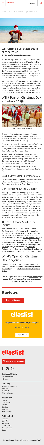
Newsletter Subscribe (9, 386)
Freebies (5, 419)
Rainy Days (5, 421)
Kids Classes (6, 402)
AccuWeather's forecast (20, 154)
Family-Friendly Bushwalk (14, 242)
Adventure (5, 423)
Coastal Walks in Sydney (31, 238)
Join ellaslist (33, 277)
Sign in (8, 361)
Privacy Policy (20, 440)
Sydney (31, 3)
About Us (5, 388)
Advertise (5, 379)
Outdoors (5, 430)
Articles (4, 12)
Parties (4, 400)
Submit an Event (7, 377)
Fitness (4, 405)
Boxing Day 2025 (19, 180)
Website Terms (8, 440)
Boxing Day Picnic (13, 251)
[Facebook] (3, 369)
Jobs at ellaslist (7, 393)
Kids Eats (5, 407)
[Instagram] (13, 369)
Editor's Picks (6, 426)
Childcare (5, 409)
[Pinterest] (8, 369)
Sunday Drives (7, 428)
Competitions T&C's (34, 440)
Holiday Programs (8, 411)
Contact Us (5, 391)
